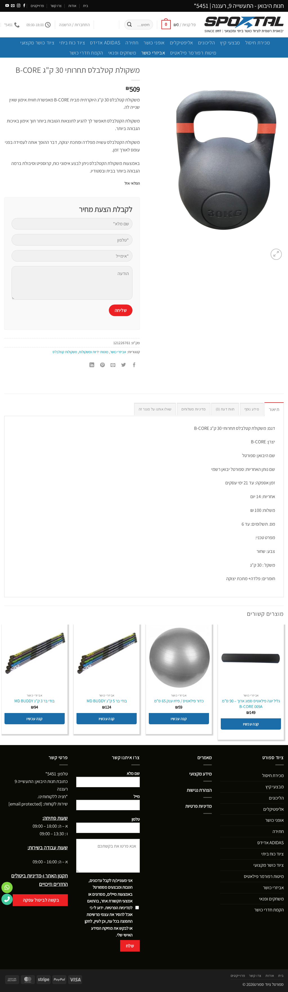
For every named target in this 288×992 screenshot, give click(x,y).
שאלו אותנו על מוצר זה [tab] (155, 409)
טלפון (136, 819)
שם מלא (133, 773)
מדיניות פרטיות (198, 806)
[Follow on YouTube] (7, 6)
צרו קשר (56, 5)
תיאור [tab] (274, 409)
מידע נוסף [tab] (251, 409)
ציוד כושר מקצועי (37, 42)
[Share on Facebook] (135, 365)
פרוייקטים (37, 5)
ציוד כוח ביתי (72, 42)
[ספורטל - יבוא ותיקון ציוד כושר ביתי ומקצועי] (244, 25)
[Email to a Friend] (113, 365)
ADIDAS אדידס (105, 42)
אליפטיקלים (181, 42)
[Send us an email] (13, 6)
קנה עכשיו (251, 724)
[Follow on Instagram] (19, 6)
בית (85, 5)
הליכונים (206, 42)
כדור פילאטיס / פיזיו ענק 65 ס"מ (179, 700)
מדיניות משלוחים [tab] (193, 409)
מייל (137, 796)
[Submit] (130, 24)
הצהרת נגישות (199, 790)
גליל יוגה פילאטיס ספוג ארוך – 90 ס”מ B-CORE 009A (251, 703)
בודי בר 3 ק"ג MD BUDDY (34, 700)
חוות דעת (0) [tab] (225, 409)
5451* (201, 6)
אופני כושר (154, 42)
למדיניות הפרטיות (118, 907)
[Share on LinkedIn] (92, 365)
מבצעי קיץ (230, 42)
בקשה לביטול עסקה (41, 900)
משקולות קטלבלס (65, 351)
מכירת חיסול (257, 42)
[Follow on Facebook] (24, 6)
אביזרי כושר (153, 52)
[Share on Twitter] (124, 365)
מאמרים (204, 757)
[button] (178, 24)
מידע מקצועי (200, 774)
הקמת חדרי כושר (86, 52)
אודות (72, 5)
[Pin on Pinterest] (102, 365)
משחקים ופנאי (122, 52)
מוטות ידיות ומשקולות (93, 351)
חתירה (131, 42)
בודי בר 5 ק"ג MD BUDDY (107, 700)
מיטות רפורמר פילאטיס (193, 52)
